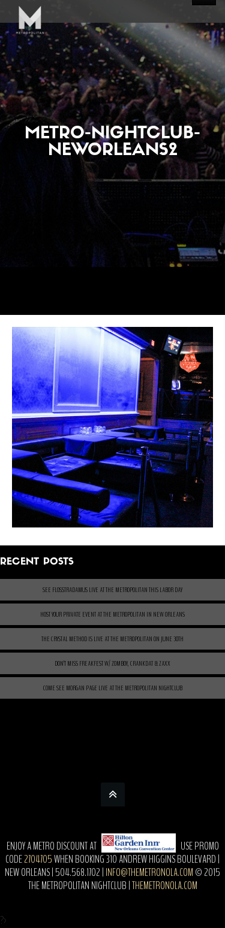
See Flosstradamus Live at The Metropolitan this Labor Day (112, 590)
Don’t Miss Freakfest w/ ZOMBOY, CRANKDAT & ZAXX (112, 663)
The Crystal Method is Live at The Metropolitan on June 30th (112, 639)
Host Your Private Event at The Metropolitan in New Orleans (112, 614)
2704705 (38, 859)
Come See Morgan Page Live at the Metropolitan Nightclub (112, 688)
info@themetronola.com (149, 872)
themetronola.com (164, 885)
